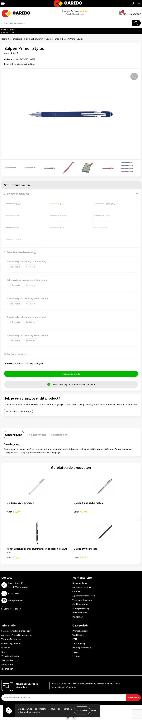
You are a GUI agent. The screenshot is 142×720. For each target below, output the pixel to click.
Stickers (76, 656)
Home (4, 38)
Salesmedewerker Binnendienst (16, 630)
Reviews (75, 11)
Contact (76, 591)
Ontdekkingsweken (10, 643)
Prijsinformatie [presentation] (36, 435)
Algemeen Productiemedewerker (17, 635)
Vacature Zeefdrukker (11, 639)
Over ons (5, 647)
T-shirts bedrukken (10, 656)
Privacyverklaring (80, 608)
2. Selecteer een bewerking (20, 252)
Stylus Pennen (52, 38)
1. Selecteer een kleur (16, 193)
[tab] (14, 434)
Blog (3, 652)
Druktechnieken (80, 612)
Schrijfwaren (37, 38)
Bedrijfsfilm (7, 664)
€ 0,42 (13, 557)
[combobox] (66, 23)
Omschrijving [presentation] (13, 435)
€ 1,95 (80, 511)
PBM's (75, 639)
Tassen (75, 652)
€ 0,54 (80, 557)
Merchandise (7, 660)
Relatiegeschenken (19, 38)
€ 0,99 (13, 511)
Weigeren (94, 710)
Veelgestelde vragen (82, 600)
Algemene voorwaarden (83, 595)
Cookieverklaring (80, 604)
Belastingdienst (80, 583)
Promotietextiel (80, 630)
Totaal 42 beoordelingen (75, 14)
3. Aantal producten (15, 354)
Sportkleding (78, 643)
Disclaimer (77, 616)
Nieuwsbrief (7, 668)
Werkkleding (78, 635)
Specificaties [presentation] (59, 435)
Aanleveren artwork (81, 587)
